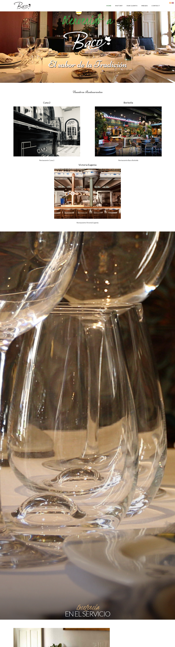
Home (108, 6)
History (119, 6)
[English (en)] (173, 3)
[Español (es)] (170, 3)
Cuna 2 (46, 102)
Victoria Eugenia (87, 164)
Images (144, 6)
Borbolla (128, 102)
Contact (156, 6)
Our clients (132, 6)
